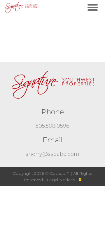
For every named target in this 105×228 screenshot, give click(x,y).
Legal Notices (61, 179)
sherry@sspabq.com (52, 154)
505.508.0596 (52, 126)
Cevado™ (60, 173)
